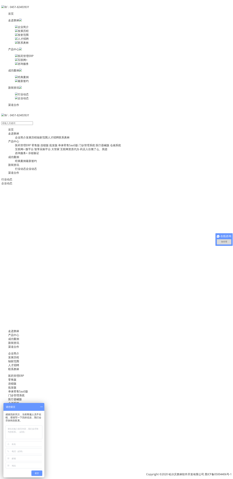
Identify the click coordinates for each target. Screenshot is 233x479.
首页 (11, 14)
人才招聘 (23, 39)
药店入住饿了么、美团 (93, 149)
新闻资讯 (13, 165)
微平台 (29, 149)
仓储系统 (115, 145)
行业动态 (23, 94)
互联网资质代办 (69, 149)
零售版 (36, 145)
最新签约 (23, 81)
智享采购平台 (42, 149)
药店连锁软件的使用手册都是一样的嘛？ (25, 248)
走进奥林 (13, 133)
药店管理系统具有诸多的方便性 (20, 276)
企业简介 (23, 27)
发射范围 (23, 35)
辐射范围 (42, 137)
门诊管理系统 (87, 145)
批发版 (53, 145)
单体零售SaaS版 (68, 145)
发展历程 (23, 31)
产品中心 (13, 141)
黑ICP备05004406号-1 (218, 474)
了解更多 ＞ (8, 211)
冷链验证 (33, 153)
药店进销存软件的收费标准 (17, 303)
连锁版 (44, 145)
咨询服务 (23, 64)
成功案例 (13, 157)
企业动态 (23, 98)
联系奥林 (23, 42)
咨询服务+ (21, 153)
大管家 (55, 149)
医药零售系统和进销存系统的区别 (21, 221)
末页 (25, 324)
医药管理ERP (26, 56)
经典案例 (23, 77)
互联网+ (22, 60)
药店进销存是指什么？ (15, 194)
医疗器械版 (102, 145)
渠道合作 (13, 105)
